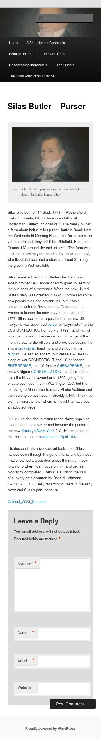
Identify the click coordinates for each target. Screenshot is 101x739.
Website (24, 687)
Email (26, 660)
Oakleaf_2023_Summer (27, 501)
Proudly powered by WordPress (50, 728)
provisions (26, 348)
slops (13, 353)
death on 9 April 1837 (59, 436)
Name (26, 632)
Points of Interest (21, 53)
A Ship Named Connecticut (47, 42)
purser (53, 324)
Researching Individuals (28, 64)
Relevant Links (53, 53)
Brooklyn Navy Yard (37, 430)
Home (13, 42)
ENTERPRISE (19, 365)
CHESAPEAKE (69, 365)
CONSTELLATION (46, 371)
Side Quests (65, 64)
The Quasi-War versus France (31, 76)
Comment (27, 563)
